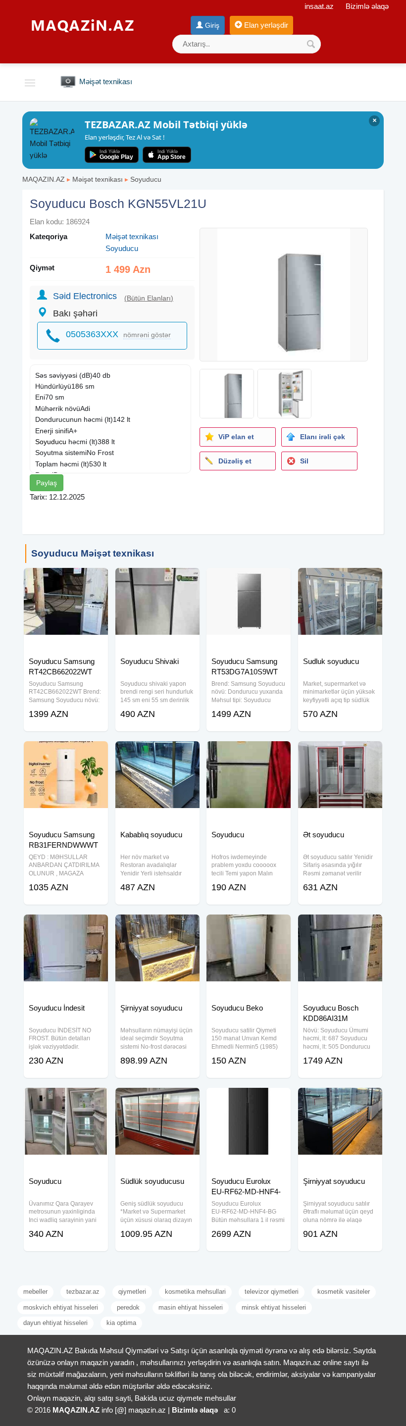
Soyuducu (145, 179)
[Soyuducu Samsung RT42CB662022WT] (66, 580)
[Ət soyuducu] (340, 753)
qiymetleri (132, 1291)
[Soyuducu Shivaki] (157, 580)
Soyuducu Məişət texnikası (92, 553)
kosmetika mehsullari (195, 1291)
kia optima (121, 1322)
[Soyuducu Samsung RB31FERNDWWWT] (66, 753)
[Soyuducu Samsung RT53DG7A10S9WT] (248, 580)
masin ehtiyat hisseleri (190, 1307)
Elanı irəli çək (322, 437)
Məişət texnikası (97, 179)
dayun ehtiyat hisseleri (55, 1322)
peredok (128, 1307)
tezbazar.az (83, 1291)
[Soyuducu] (248, 753)
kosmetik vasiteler (343, 1291)
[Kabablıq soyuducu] (157, 753)
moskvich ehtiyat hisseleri (60, 1307)
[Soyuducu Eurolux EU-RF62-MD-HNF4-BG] (248, 1100)
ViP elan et (236, 437)
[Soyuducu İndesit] (66, 927)
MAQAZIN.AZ (43, 179)
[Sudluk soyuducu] (340, 580)
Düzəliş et (235, 461)
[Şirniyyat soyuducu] (157, 927)
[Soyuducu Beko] (248, 927)
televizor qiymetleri (272, 1291)
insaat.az (319, 6)
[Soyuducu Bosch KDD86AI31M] (340, 927)
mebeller (35, 1291)
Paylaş (46, 483)
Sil (304, 461)
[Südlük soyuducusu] (157, 1100)
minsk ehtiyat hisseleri (274, 1307)
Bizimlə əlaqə (367, 6)
